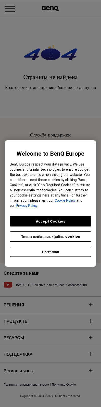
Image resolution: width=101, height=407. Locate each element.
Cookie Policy (65, 200)
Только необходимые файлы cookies (50, 236)
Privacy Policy (26, 206)
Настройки (50, 251)
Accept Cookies (50, 221)
